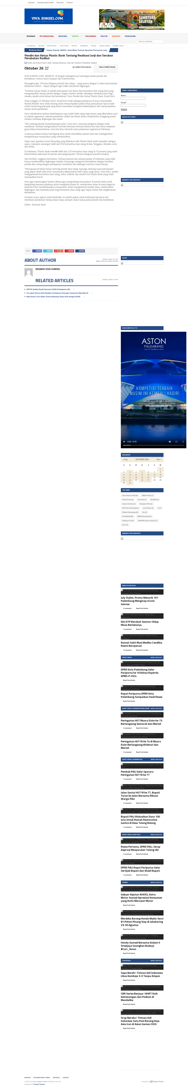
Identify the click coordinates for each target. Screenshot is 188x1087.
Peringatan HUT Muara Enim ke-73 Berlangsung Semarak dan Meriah (141, 722)
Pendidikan (130, 36)
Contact (69, 2)
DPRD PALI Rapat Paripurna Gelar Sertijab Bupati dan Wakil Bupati (140, 869)
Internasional (46, 36)
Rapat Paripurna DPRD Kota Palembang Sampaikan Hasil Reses (141, 695)
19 (142, 477)
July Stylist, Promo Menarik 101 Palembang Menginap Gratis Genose (139, 600)
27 (148, 480)
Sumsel (75, 36)
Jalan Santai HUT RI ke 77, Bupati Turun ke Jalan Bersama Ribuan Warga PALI (140, 795)
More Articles (156, 657)
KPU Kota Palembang (130, 508)
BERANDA (31, 36)
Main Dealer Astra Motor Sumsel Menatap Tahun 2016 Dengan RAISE (53, 297)
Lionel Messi (148, 508)
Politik (104, 36)
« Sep (125, 459)
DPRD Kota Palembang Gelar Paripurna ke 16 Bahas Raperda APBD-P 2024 (139, 672)
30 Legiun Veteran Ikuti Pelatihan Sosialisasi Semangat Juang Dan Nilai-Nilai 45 (57, 293)
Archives (60, 2)
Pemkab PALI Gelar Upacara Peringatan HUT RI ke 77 (137, 773)
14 (154, 475)
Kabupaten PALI (146, 504)
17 (130, 477)
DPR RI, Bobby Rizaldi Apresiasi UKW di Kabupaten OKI (48, 289)
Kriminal (116, 36)
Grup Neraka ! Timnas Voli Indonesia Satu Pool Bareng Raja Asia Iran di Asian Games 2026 (140, 1021)
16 (124, 477)
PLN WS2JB (127, 516)
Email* (123, 103)
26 (142, 480)
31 (130, 483)
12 (142, 475)
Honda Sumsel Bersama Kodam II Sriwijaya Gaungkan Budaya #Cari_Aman (140, 945)
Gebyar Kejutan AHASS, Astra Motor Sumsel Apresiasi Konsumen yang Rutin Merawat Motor (86, 50)
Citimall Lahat (127, 499)
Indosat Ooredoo (128, 504)
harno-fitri (142, 499)
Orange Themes (39, 1084)
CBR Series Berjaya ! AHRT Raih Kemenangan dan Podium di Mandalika (139, 996)
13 (148, 475)
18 (136, 477)
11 (136, 475)
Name (123, 95)
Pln (144, 512)
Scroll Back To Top (110, 259)
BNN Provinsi (147, 495)
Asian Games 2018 (130, 495)
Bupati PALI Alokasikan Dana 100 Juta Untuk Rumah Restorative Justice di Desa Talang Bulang (140, 819)
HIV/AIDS (155, 499)
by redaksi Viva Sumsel (81, 67)
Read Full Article (142, 608)
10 (130, 475)
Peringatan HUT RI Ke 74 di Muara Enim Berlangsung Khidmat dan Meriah (141, 744)
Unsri (125, 524)
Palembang (90, 36)
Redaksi (31, 2)
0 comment (127, 608)
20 (148, 477)
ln (159, 508)
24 (130, 480)
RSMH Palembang (144, 516)
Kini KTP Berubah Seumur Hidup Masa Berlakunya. (140, 623)
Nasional (62, 36)
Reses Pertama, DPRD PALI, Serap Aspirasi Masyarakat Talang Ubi (140, 848)
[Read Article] (145, 591)
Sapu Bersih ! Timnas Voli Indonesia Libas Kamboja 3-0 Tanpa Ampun (142, 974)
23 (124, 480)
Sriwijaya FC (128, 520)
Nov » (159, 459)
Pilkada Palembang (130, 512)
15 (160, 475)
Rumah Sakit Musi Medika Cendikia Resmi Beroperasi (141, 644)
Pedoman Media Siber (45, 2)
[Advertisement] (71, 228)
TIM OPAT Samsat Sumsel (147, 520)
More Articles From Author (107, 261)
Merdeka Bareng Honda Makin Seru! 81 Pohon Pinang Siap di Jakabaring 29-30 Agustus (142, 921)
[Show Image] (138, 591)
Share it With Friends (107, 67)
